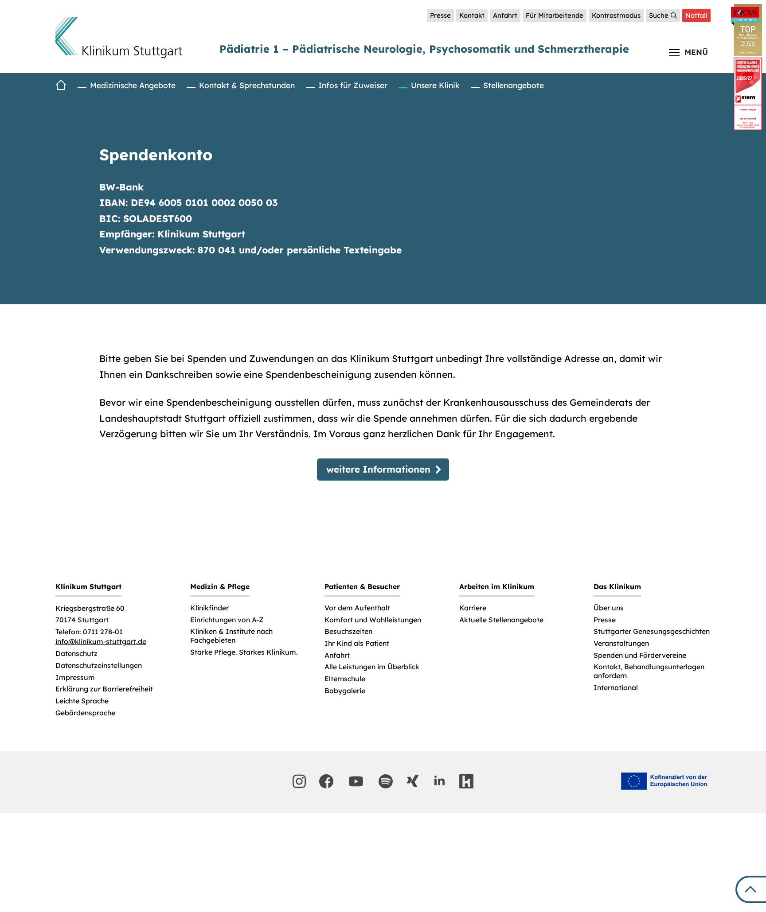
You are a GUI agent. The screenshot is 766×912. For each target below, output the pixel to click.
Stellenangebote (513, 85)
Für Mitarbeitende (554, 15)
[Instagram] (299, 781)
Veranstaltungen (621, 643)
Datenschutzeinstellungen (98, 665)
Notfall (696, 15)
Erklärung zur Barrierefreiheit (104, 689)
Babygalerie (344, 691)
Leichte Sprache (82, 701)
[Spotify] (386, 781)
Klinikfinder (209, 608)
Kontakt (472, 15)
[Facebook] (326, 781)
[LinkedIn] (439, 781)
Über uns (609, 608)
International (616, 687)
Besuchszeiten (348, 631)
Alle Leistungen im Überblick (371, 667)
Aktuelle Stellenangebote (501, 620)
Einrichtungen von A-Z (226, 620)
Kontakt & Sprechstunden (247, 85)
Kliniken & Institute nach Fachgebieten (231, 635)
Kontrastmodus (616, 15)
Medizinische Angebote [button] (133, 85)
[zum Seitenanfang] (750, 889)
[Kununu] (466, 781)
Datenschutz (76, 653)
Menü (696, 52)
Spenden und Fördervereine (640, 655)
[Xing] (412, 781)
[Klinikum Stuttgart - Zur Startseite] (118, 37)
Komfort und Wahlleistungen (372, 620)
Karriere (472, 608)
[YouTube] (356, 781)
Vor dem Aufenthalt (357, 608)
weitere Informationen (378, 469)
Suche (658, 15)
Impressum (75, 677)
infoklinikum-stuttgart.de (100, 641)
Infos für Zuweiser (352, 85)
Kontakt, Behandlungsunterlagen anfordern (649, 671)
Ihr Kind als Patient (356, 643)
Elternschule (344, 679)
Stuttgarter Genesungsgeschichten (652, 631)
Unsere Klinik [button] (435, 85)
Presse (440, 15)
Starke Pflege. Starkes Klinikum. (244, 652)
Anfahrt (505, 15)
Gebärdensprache (85, 713)
